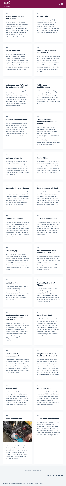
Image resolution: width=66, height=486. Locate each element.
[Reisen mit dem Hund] (17, 431)
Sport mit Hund (43, 158)
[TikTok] (56, 475)
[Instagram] (53, 475)
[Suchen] (59, 4)
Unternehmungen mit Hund (47, 188)
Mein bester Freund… (14, 158)
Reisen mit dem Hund (14, 418)
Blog (7, 13)
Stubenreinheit (11, 388)
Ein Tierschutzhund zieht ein (48, 418)
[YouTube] (62, 475)
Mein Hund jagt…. (12, 251)
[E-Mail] (48, 475)
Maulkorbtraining (43, 16)
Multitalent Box (11, 283)
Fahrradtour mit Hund (14, 218)
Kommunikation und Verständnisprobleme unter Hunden (47, 121)
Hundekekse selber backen (16, 119)
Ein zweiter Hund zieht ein (47, 218)
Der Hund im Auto (43, 388)
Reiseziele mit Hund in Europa (17, 188)
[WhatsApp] (59, 475)
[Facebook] (50, 475)
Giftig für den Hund (44, 315)
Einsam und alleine (13, 51)
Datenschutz (37, 470)
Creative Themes (38, 483)
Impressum (28, 470)
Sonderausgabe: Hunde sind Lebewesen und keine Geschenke (17, 317)
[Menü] (62, 4)
